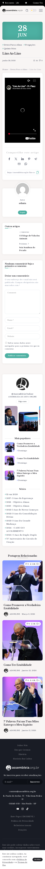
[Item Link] (9, 447)
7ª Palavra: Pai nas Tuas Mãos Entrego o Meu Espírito (28, 473)
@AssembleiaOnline (22, 394)
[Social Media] (18, 809)
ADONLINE (15, 614)
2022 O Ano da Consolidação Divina (21, 515)
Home (5, 69)
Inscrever (35, 782)
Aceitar (37, 859)
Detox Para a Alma (18, 69)
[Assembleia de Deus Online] (12, 10)
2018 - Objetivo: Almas (17, 502)
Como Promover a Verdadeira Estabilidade (28, 444)
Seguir (22, 212)
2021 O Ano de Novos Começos (22, 510)
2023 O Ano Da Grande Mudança (18, 522)
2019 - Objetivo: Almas (17, 506)
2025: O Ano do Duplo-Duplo (21, 535)
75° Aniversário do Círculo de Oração (21, 540)
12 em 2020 (12, 494)
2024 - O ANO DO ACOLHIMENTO (15, 529)
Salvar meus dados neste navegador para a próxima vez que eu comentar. (22, 346)
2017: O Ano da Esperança (19, 498)
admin (22, 203)
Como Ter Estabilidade (28, 458)
